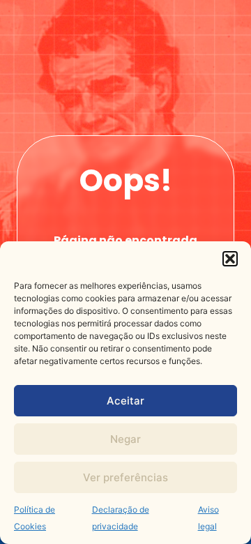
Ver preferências (125, 477)
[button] (230, 259)
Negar (125, 439)
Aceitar (125, 400)
